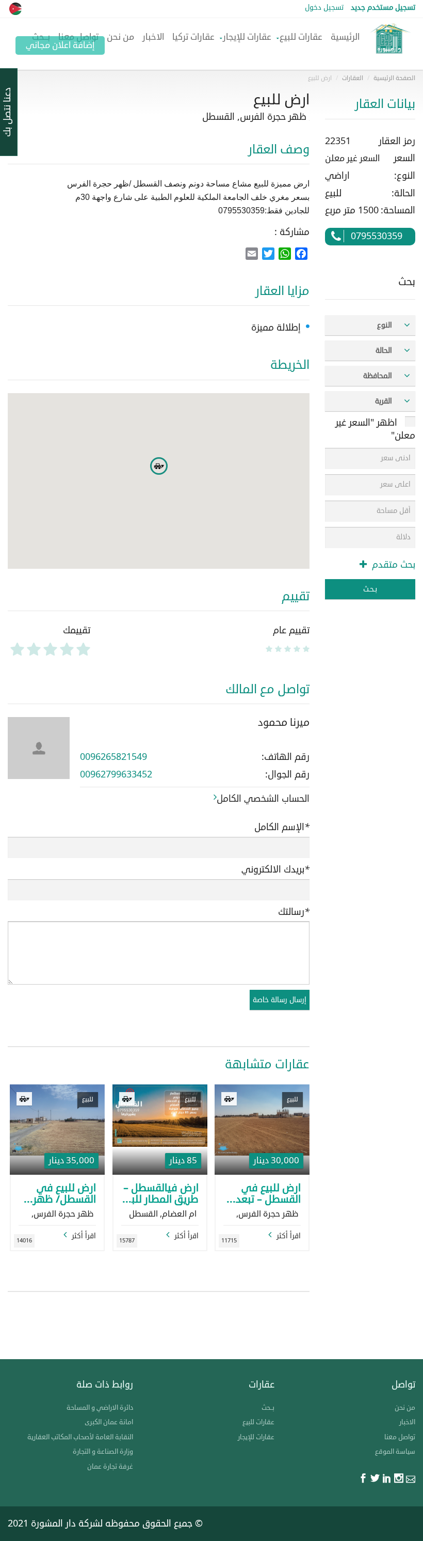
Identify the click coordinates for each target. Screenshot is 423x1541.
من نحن (120, 37)
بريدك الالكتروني (275, 869)
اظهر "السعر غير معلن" (375, 429)
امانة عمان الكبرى (109, 1422)
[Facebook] (363, 1479)
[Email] (410, 1479)
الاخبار (153, 37)
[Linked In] (387, 1479)
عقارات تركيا (193, 37)
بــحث (268, 1407)
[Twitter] (375, 1479)
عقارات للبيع (301, 37)
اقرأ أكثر (288, 1236)
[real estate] (389, 44)
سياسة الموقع (395, 1451)
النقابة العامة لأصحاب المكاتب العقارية (80, 1437)
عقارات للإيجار (247, 37)
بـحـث (370, 589)
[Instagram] (398, 1479)
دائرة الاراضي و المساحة (100, 1407)
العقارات (352, 78)
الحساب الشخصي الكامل (263, 798)
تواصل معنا (399, 1437)
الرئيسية (345, 37)
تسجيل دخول (324, 7)
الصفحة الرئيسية (394, 78)
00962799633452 (116, 774)
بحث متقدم (392, 564)
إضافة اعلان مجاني (60, 45)
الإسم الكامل (282, 827)
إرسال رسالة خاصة (279, 1000)
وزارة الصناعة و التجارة (103, 1451)
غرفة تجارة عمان (110, 1466)
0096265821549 (113, 757)
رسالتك (294, 912)
